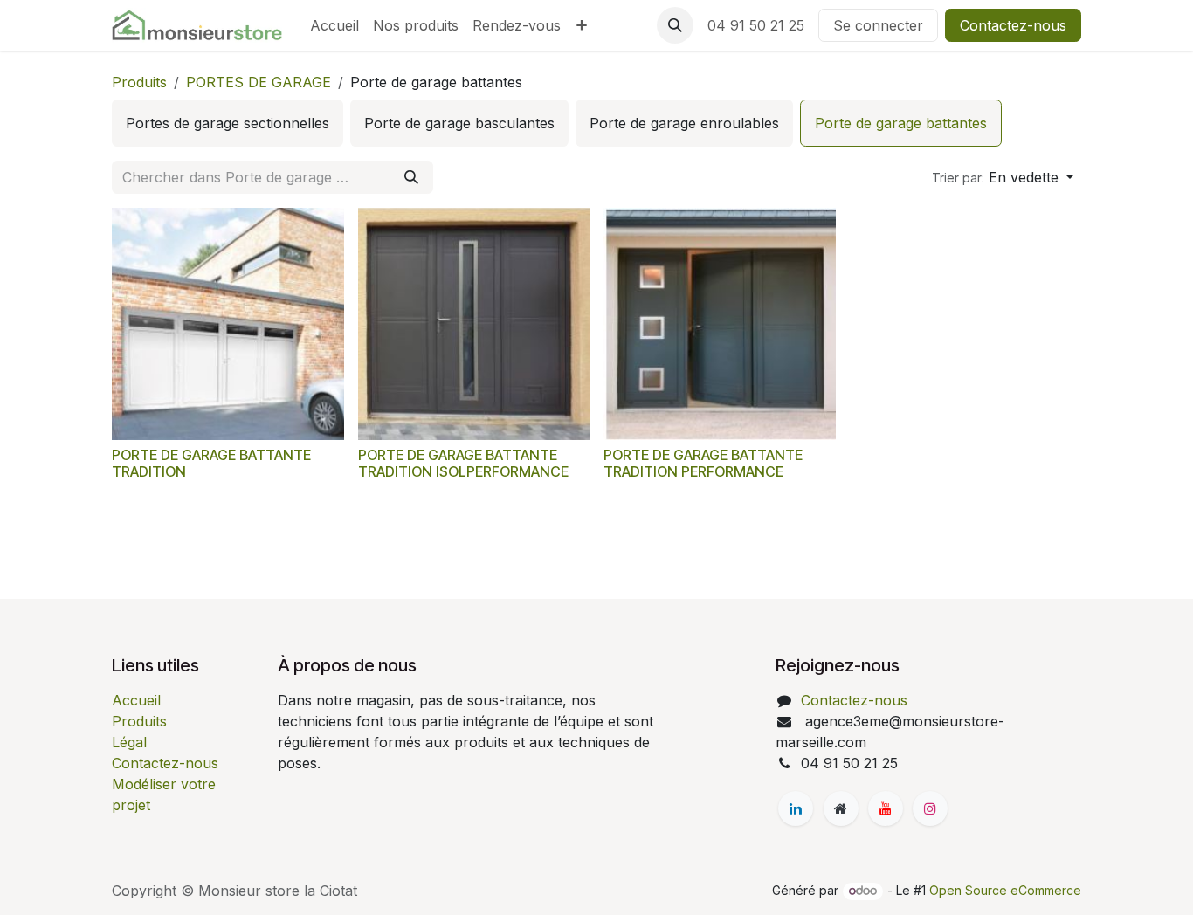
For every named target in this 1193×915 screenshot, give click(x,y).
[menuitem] (334, 25)
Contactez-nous (1013, 25)
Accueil (136, 700)
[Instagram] (930, 808)
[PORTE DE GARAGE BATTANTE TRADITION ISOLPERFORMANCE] (474, 324)
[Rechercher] (411, 177)
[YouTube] (885, 808)
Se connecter (878, 25)
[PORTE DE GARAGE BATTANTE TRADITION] (228, 324)
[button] (675, 25)
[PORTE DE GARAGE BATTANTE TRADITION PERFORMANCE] (719, 324)
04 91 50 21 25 (755, 25)
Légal (129, 742)
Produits (139, 82)
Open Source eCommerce (1005, 890)
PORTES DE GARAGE (258, 82)
